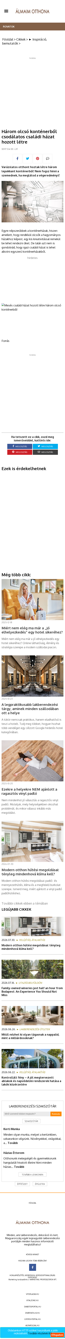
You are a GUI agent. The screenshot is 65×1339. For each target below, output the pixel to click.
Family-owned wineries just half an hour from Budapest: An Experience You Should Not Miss (32, 991)
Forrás (5, 341)
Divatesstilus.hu (32, 1313)
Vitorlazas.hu (32, 1294)
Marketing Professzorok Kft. (43, 1279)
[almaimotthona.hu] (32, 11)
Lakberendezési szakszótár (32, 1106)
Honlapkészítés (17, 1275)
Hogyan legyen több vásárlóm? (32, 1261)
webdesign (30, 1275)
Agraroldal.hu (32, 1325)
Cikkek (20, 39)
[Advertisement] (32, 91)
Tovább (13, 1143)
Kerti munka (11, 1129)
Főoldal (7, 39)
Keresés (56, 1114)
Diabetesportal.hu (32, 1307)
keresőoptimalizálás (45, 1275)
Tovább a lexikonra (32, 1174)
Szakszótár (31, 1121)
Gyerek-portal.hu (32, 1319)
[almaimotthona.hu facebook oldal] (32, 1267)
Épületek (40, 1184)
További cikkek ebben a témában (25, 903)
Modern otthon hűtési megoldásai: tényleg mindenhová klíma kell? (31, 947)
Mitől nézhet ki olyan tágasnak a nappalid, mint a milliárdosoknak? (30, 1036)
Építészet (22, 1184)
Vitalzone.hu (32, 1300)
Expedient (32, 1277)
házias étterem (13, 1153)
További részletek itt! (39, 1333)
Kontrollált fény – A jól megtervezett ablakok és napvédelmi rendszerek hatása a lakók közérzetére (31, 1081)
